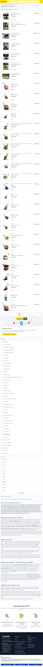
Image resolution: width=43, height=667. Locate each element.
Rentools (2, 4)
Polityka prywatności (32, 645)
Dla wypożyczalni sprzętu (19, 651)
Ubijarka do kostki (28, 499)
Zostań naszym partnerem (20, 641)
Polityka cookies (31, 647)
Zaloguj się (30, 641)
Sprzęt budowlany (8, 4)
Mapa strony (17, 636)
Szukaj (29, 636)
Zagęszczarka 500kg (9, 499)
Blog (16, 639)
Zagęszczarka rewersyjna (19, 499)
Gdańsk (3, 473)
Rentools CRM (17, 646)
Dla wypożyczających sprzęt (20, 652)
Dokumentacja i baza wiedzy (20, 647)
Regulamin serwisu (31, 644)
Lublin (3, 479)
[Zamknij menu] (41, 1)
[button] (21, 16)
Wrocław (4, 465)
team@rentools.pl (7, 640)
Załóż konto (30, 639)
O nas (16, 638)
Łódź (3, 468)
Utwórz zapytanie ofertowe (9, 334)
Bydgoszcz (4, 481)
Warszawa (4, 459)
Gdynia (3, 490)
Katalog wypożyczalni (32, 638)
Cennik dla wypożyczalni (19, 643)
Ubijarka (3, 499)
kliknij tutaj (8, 641)
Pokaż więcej (21, 493)
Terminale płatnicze (18, 644)
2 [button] (21, 314)
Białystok (4, 484)
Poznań (3, 470)
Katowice (4, 487)
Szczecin (4, 476)
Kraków (3, 462)
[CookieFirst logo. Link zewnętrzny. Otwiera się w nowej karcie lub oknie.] (1, 656)
